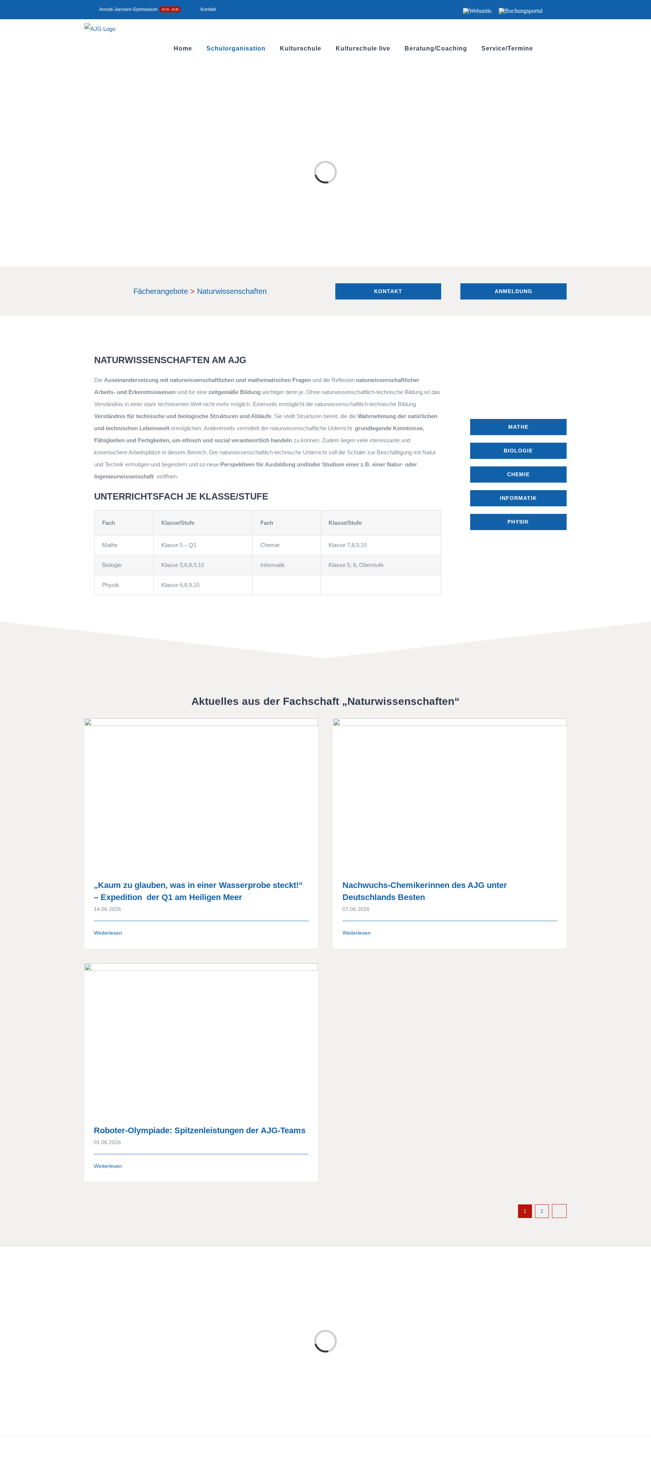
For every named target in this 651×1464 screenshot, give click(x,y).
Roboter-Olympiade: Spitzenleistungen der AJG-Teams (200, 1130)
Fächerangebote (160, 291)
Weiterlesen (108, 933)
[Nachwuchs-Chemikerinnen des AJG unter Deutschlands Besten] (450, 793)
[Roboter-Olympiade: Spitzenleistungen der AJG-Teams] (201, 1038)
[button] (549, 48)
